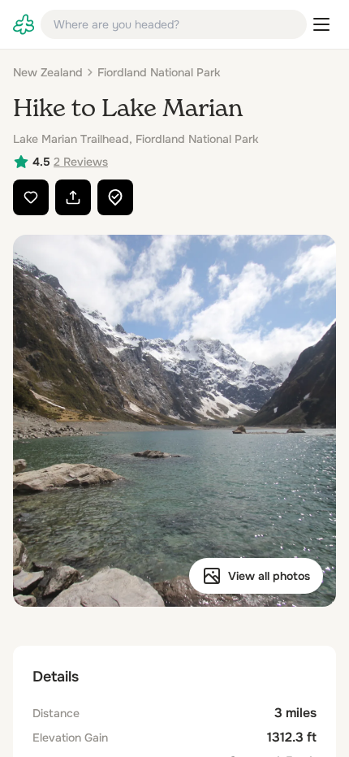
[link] (23, 24)
